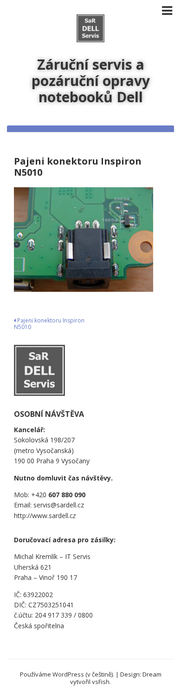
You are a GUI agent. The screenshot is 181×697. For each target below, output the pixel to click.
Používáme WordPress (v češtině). (67, 674)
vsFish (101, 681)
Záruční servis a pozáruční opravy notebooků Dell (91, 80)
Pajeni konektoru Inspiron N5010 (49, 323)
